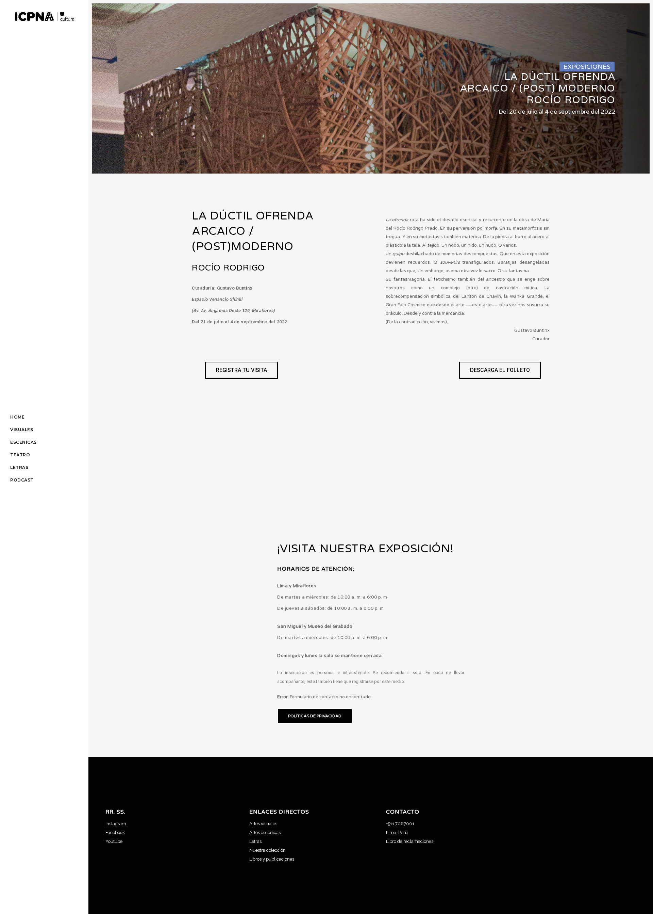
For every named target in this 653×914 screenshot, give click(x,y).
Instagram (115, 823)
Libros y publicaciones (271, 859)
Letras (255, 841)
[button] (241, 370)
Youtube (113, 841)
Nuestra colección (267, 850)
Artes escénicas (265, 832)
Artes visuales (263, 823)
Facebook (115, 832)
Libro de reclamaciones (409, 841)
